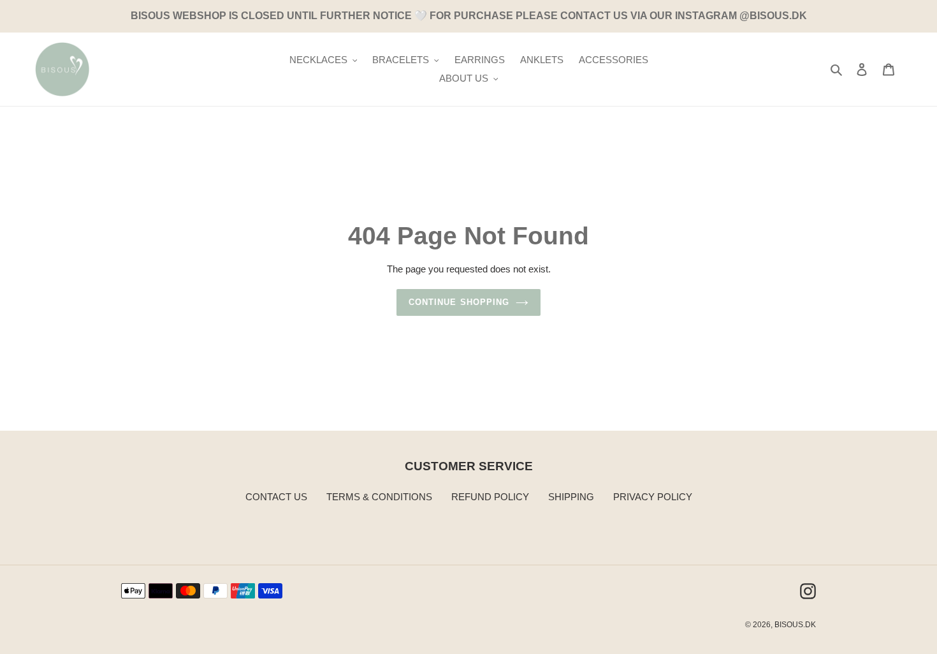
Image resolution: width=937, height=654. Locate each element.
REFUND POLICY (490, 496)
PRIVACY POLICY (652, 496)
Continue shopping (459, 302)
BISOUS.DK (795, 624)
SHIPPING (571, 496)
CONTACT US (276, 496)
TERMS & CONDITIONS (379, 496)
